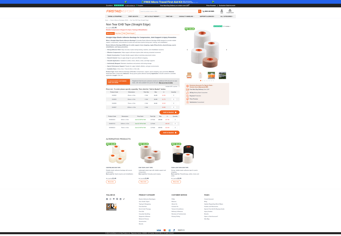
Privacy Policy (176, 216)
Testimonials (118, 4)
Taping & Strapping (145, 204)
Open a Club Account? (211, 216)
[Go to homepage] (122, 11)
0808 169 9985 (209, 11)
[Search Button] (199, 11)
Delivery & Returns (177, 211)
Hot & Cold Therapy (145, 209)
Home (106, 20)
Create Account (209, 199)
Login (221, 12)
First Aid (141, 211)
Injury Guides (208, 211)
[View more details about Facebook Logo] (107, 199)
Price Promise (211, 5)
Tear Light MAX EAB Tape (179, 167)
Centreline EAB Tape (113, 167)
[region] (121, 154)
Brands (141, 224)
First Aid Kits (143, 206)
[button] (221, 11)
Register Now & (199, 87)
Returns (174, 201)
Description (110, 33)
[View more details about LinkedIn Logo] (120, 199)
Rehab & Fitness (144, 219)
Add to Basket (168, 112)
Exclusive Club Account (227, 5)
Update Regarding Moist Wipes (213, 204)
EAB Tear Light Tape (146, 167)
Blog (205, 201)
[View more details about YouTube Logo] (114, 199)
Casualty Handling (144, 214)
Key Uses (118, 33)
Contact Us (175, 206)
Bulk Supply (131, 33)
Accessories (142, 221)
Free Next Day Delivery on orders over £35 (174, 5)
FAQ (124, 33)
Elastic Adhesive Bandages (147, 199)
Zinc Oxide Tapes (144, 201)
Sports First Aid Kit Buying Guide (214, 209)
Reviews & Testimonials (179, 214)
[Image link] (117, 199)
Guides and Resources (211, 206)
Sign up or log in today (166, 82)
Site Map (206, 219)
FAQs (173, 199)
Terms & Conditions (178, 209)
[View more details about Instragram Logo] (110, 199)
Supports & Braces (144, 216)
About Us (174, 204)
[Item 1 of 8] (207, 50)
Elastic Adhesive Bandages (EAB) (119, 20)
